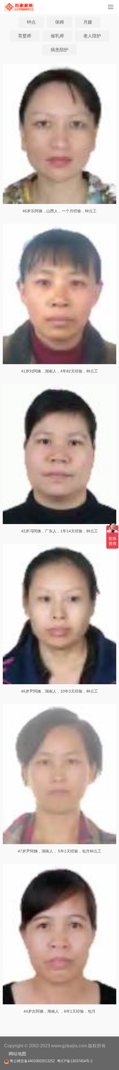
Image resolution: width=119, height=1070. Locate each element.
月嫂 (87, 22)
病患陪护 (59, 49)
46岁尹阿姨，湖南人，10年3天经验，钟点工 (59, 691)
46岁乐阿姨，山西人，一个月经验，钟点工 (59, 211)
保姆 (59, 22)
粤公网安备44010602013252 (32, 1061)
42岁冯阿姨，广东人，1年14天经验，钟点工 (59, 531)
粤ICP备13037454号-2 (74, 1061)
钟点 (31, 22)
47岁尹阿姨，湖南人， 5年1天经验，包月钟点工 (59, 851)
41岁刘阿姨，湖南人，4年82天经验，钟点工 (59, 371)
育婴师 (24, 36)
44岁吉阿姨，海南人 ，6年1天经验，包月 (59, 1011)
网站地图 (17, 1053)
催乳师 (57, 36)
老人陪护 (92, 36)
